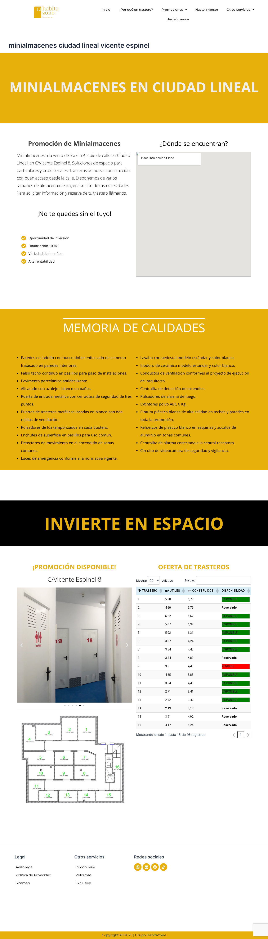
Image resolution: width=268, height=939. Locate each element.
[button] (21, 645)
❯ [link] (248, 734)
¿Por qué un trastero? (136, 10)
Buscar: (189, 580)
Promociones (172, 10)
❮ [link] (233, 734)
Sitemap (23, 883)
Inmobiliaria (85, 867)
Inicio (106, 10)
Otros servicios (238, 10)
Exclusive (83, 883)
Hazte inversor (206, 10)
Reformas (83, 875)
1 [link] (241, 734)
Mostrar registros (154, 580)
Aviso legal (24, 867)
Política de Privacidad (33, 875)
